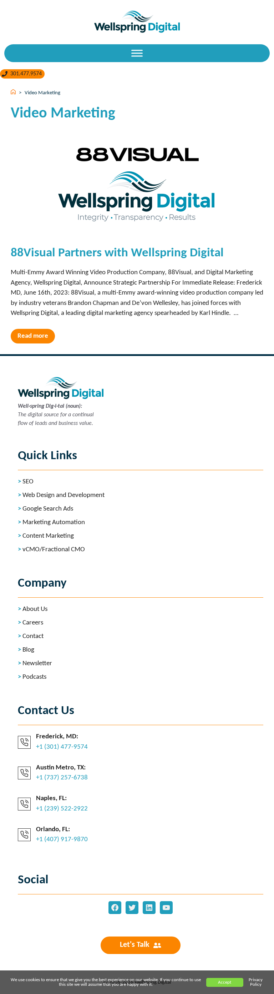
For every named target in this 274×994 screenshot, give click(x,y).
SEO (28, 481)
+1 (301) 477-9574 (62, 747)
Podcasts (34, 677)
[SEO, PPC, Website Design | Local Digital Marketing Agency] (137, 20)
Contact (33, 636)
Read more (32, 336)
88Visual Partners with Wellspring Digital (117, 253)
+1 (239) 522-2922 (62, 808)
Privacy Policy (256, 982)
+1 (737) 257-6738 (62, 777)
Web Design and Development (63, 495)
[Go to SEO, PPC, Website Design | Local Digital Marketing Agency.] (14, 93)
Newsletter (37, 663)
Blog (28, 650)
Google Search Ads (47, 509)
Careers (32, 622)
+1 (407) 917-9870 (62, 839)
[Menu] (137, 53)
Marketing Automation (53, 522)
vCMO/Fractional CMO (53, 549)
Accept (224, 982)
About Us (34, 609)
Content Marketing (48, 536)
